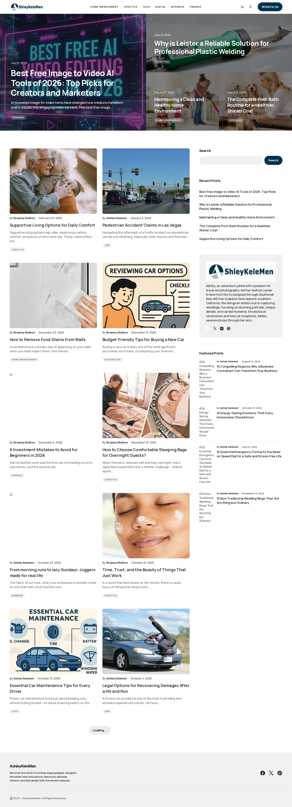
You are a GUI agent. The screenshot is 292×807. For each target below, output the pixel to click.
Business (18, 117)
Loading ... (100, 730)
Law (107, 245)
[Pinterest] (228, 328)
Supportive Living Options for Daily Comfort (231, 239)
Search (205, 150)
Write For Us (270, 7)
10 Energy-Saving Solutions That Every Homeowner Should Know (245, 415)
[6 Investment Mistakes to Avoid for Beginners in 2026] (53, 405)
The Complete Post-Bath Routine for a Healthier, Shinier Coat (235, 228)
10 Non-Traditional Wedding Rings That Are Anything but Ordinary (248, 500)
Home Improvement (169, 120)
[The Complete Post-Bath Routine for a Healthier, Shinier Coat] (255, 101)
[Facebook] (208, 328)
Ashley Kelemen (229, 361)
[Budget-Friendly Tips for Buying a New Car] (146, 295)
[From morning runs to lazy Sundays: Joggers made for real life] (53, 525)
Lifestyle (162, 61)
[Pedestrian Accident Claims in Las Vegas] (146, 181)
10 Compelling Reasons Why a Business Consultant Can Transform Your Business (247, 368)
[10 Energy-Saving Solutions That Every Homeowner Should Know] (206, 422)
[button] (242, 6)
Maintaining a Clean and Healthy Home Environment (237, 217)
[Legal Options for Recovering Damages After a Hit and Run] (146, 641)
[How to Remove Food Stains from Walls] (53, 295)
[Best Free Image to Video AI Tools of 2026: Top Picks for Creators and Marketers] (73, 72)
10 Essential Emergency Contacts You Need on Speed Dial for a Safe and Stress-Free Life (249, 454)
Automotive (112, 359)
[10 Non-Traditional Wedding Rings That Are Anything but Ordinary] (206, 507)
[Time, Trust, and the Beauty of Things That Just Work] (146, 525)
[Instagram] (221, 328)
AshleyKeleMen (23, 766)
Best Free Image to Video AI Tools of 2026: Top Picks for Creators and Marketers (237, 194)
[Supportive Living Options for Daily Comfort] (53, 181)
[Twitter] (215, 328)
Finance (17, 475)
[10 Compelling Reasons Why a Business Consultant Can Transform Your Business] (206, 379)
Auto (15, 711)
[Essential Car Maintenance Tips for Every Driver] (53, 641)
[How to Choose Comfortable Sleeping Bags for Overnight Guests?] (146, 405)
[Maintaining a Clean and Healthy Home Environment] (182, 101)
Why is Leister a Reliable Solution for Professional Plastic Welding (235, 206)
